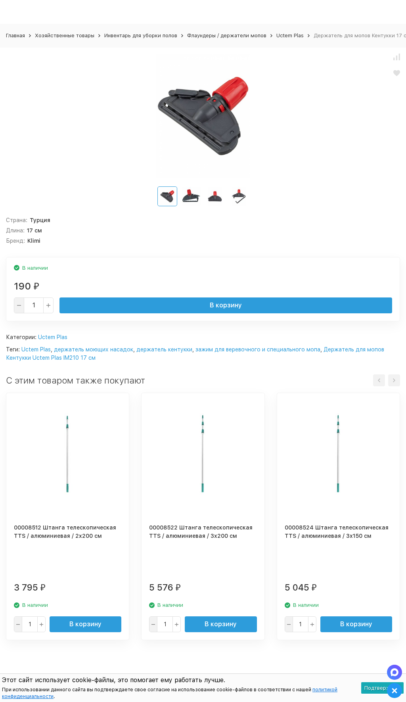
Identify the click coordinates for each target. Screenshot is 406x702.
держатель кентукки (164, 349)
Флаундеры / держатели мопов (226, 35)
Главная (15, 35)
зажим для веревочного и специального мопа (257, 349)
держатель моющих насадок (93, 349)
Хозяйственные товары (64, 35)
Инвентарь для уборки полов (140, 35)
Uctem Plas (290, 35)
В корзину (226, 305)
